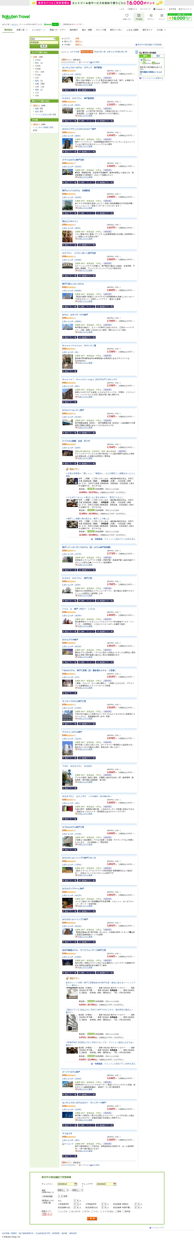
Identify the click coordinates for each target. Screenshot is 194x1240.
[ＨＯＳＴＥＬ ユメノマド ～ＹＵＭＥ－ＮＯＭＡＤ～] (106, 807)
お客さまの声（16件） (71, 803)
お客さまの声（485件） (72, 228)
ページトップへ (158, 1228)
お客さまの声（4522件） (72, 646)
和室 (119, 1211)
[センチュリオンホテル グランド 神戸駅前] (106, 78)
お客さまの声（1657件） (72, 74)
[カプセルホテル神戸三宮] (106, 838)
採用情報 (56, 1233)
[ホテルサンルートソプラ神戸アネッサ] (106, 868)
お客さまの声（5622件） (72, 926)
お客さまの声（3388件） (72, 321)
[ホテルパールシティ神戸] (106, 421)
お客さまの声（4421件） (72, 895)
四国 (37, 90)
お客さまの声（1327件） (72, 739)
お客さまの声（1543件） (72, 167)
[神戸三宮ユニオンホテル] (106, 294)
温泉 (37, 111)
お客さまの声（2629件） (72, 197)
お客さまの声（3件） (71, 352)
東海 (37, 81)
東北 (37, 63)
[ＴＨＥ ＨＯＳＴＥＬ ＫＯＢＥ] (106, 775)
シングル (64, 1211)
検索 (92, 1218)
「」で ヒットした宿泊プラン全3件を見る (114, 539)
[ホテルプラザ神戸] (106, 650)
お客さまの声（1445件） (72, 1079)
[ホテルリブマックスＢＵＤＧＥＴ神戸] (106, 140)
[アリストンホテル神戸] (106, 743)
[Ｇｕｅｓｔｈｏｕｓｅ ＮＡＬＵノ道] (106, 356)
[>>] (136, 52)
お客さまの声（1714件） (72, 834)
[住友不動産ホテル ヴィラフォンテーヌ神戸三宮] (106, 961)
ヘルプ (121, 9)
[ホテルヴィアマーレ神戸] (106, 899)
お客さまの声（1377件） (72, 554)
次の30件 (96, 62)
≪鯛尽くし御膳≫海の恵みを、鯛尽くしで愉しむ (87, 518)
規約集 (64, 1233)
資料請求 (73, 1233)
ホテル (148, 60)
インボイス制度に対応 (44, 127)
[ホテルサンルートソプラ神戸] (106, 930)
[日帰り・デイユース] (86, 121)
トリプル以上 (108, 1211)
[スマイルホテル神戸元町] (106, 170)
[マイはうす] (106, 1144)
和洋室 (127, 1211)
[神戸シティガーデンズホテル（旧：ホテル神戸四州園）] (106, 558)
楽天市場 (172, 9)
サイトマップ (145, 9)
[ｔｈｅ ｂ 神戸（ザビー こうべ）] (106, 620)
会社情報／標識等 (9, 1233)
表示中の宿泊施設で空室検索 (150, 45)
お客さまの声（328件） (72, 448)
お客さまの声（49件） (71, 1140)
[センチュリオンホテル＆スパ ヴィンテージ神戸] (106, 1113)
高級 (37, 108)
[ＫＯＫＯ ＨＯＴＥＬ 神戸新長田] (106, 109)
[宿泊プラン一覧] (69, 90)
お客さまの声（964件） (72, 105)
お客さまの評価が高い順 (117, 52)
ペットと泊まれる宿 (43, 114)
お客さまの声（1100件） (72, 1109)
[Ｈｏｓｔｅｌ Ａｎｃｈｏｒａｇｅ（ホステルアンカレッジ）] (106, 390)
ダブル (87, 1211)
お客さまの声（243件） (72, 585)
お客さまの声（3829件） (72, 616)
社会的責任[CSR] (43, 1233)
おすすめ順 (74, 52)
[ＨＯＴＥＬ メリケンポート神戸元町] (106, 264)
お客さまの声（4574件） (72, 417)
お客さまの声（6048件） (72, 291)
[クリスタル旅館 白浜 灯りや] (121, 452)
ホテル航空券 (153, 63)
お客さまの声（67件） (71, 677)
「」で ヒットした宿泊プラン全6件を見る (114, 1064)
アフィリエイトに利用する (152, 78)
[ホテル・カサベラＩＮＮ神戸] (106, 325)
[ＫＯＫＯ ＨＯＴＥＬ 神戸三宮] (106, 589)
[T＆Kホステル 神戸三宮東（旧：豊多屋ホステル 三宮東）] (106, 681)
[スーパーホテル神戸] (106, 1083)
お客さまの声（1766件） (72, 865)
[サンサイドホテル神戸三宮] (106, 712)
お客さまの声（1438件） (72, 957)
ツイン (96, 1211)
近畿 (37, 84)
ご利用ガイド (132, 9)
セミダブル (76, 1211)
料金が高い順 (100, 52)
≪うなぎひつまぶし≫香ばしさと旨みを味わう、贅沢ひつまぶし (94, 497)
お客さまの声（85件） (71, 386)
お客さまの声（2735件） (72, 708)
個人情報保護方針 (26, 1233)
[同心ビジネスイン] (106, 232)
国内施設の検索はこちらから (151, 73)
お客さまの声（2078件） (72, 260)
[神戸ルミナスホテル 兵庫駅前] (106, 201)
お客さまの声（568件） (72, 136)
